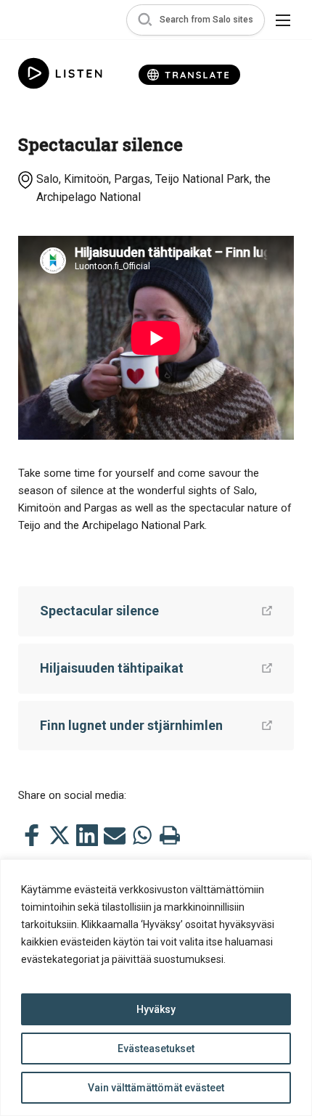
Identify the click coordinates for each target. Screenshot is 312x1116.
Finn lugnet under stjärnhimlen (131, 725)
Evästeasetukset (156, 1048)
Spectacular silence (99, 610)
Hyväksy (156, 1009)
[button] (195, 20)
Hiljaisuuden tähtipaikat (112, 668)
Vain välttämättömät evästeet (156, 1088)
